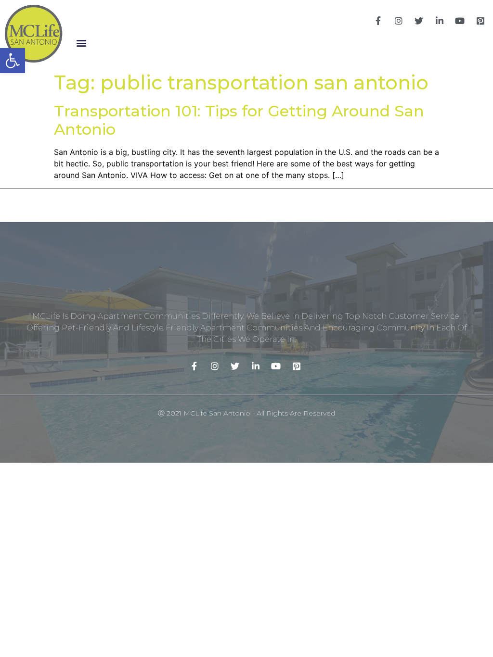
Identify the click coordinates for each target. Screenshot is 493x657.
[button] (81, 43)
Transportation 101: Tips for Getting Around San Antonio (239, 120)
